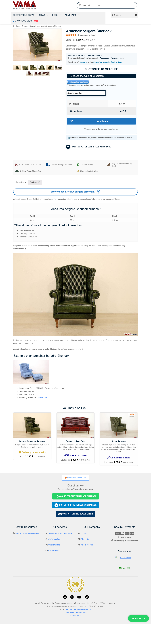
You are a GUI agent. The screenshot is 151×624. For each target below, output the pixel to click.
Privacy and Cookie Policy (76, 612)
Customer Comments (76, 477)
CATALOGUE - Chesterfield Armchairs (91, 147)
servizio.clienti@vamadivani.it (78, 609)
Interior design (54, 539)
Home (18, 26)
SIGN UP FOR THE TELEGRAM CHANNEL (77, 505)
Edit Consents (75, 615)
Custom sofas (54, 544)
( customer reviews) (87, 35)
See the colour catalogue (77, 82)
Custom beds (53, 550)
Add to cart (103, 121)
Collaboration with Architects (60, 533)
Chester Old (42, 397)
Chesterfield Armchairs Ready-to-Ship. (107, 62)
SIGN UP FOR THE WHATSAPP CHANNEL (77, 496)
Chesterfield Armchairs (30, 26)
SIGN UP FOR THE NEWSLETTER (77, 513)
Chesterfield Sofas (23, 15)
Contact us (83, 62)
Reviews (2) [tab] (35, 182)
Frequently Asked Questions (27, 533)
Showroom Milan (25, 20)
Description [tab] (21, 182)
